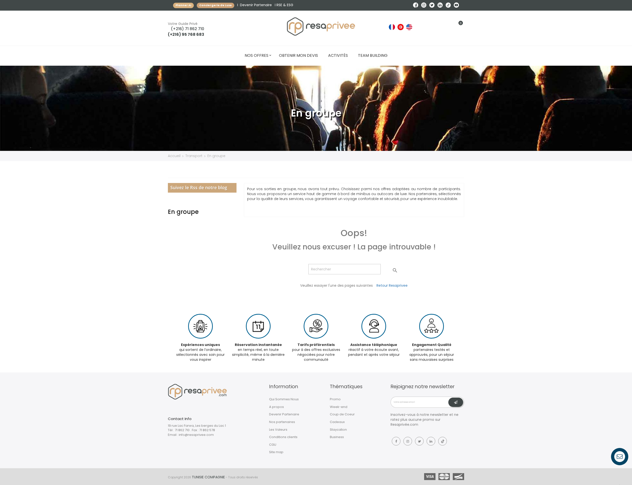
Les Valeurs (278, 429)
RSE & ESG (284, 4)
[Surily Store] (197, 391)
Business (337, 437)
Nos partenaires (282, 422)
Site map (276, 452)
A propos (276, 406)
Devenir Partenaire (256, 4)
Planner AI (183, 5)
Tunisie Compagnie (208, 477)
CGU (272, 444)
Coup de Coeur (342, 414)
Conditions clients (283, 437)
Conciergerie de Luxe (215, 5)
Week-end (338, 406)
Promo (335, 399)
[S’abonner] (455, 402)
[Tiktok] (442, 441)
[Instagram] (407, 441)
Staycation (338, 429)
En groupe (183, 212)
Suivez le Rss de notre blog (198, 187)
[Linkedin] (431, 441)
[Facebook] (396, 441)
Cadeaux (337, 422)
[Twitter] (419, 441)
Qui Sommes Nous (284, 399)
